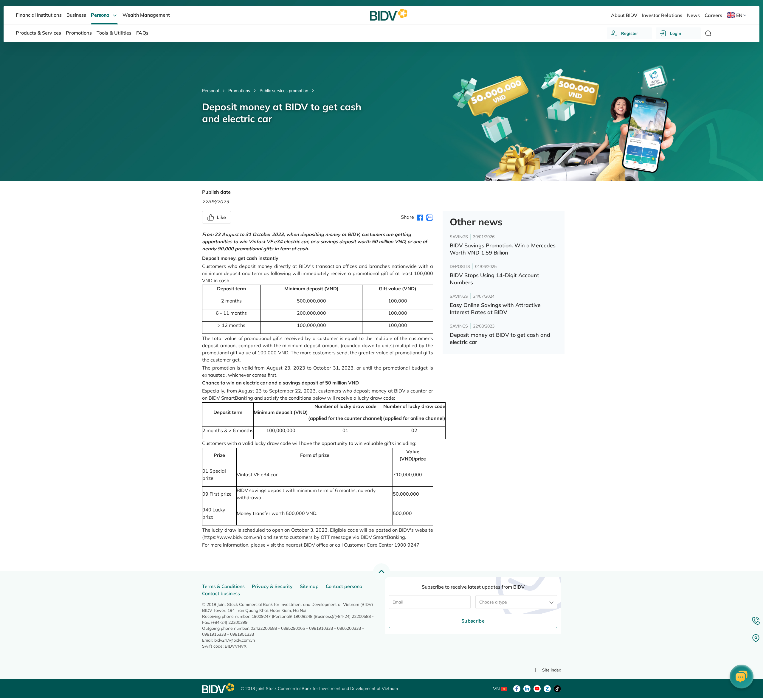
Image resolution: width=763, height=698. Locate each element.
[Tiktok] (557, 688)
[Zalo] (547, 688)
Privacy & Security (272, 586)
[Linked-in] (527, 688)
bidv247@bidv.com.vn (234, 640)
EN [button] (739, 15)
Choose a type (493, 602)
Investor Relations (662, 15)
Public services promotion (284, 90)
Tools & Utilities (114, 33)
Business (76, 15)
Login (675, 33)
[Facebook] (516, 688)
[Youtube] (537, 688)
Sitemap (309, 586)
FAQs (142, 33)
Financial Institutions (38, 15)
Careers (713, 15)
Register (629, 33)
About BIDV (624, 15)
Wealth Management (146, 15)
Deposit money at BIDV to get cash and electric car (500, 338)
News (693, 15)
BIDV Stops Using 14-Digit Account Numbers (494, 279)
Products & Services (38, 33)
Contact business (221, 593)
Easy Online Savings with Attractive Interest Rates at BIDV (495, 309)
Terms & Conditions (223, 586)
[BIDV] (218, 688)
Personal (210, 90)
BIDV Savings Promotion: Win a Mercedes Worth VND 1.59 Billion (503, 249)
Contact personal (345, 586)
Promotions (239, 90)
